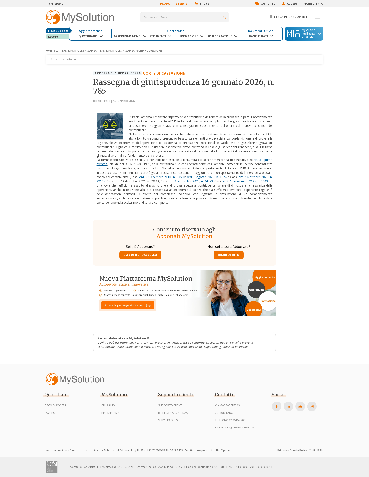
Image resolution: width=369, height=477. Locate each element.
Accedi (292, 4)
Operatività (175, 31)
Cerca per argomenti (291, 17)
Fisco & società (55, 405)
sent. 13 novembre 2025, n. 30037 (246, 181)
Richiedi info (313, 4)
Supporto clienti (170, 405)
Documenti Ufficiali (261, 31)
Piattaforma (110, 413)
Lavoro (53, 36)
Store (204, 4)
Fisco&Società (58, 31)
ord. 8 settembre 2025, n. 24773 (191, 181)
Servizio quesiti (169, 420)
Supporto (268, 4)
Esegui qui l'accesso (140, 255)
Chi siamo (56, 4)
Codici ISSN (316, 450)
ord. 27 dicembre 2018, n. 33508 (162, 177)
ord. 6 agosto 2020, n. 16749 (207, 177)
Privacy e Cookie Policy (292, 450)
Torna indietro (65, 59)
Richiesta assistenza (173, 413)
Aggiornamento (90, 31)
